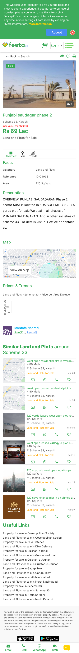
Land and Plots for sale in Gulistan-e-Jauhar (30, 564)
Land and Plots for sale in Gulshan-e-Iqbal (29, 555)
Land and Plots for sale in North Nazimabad (30, 581)
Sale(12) (19, 332)
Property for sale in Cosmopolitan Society (29, 533)
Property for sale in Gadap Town (23, 568)
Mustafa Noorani (26, 328)
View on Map (19, 270)
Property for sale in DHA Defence (23, 542)
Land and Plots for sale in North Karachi (28, 599)
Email (8, 649)
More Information (40, 23)
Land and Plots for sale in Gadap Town (27, 572)
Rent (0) (32, 332)
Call (24, 649)
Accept (57, 32)
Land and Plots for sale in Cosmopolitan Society (33, 537)
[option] (39, 84)
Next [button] (68, 84)
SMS (55, 649)
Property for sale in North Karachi (24, 594)
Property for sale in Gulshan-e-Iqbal (25, 550)
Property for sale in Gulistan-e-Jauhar (26, 559)
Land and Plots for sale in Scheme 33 (26, 590)
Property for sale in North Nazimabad (26, 577)
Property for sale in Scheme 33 (22, 586)
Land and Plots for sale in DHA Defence (27, 546)
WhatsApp (40, 649)
